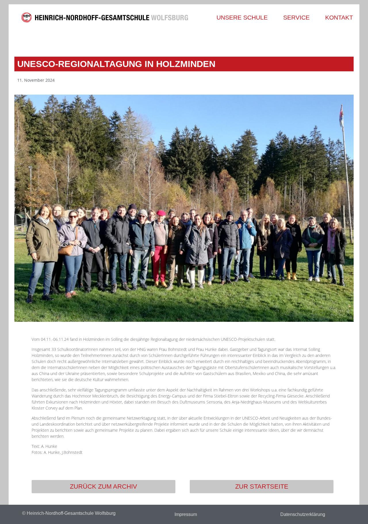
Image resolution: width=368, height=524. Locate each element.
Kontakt (339, 17)
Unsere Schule (242, 17)
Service (296, 17)
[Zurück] (100, 39)
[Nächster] (268, 39)
